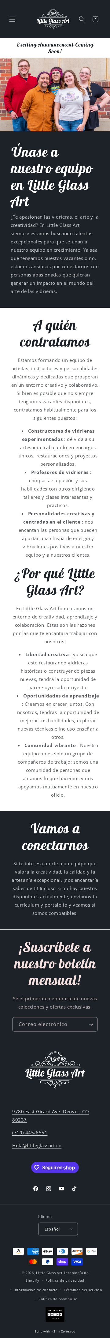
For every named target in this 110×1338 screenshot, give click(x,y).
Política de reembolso (58, 1299)
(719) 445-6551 (29, 1132)
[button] (12, 19)
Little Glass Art (49, 1272)
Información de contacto (36, 1289)
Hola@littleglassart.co (36, 1145)
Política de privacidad (65, 1280)
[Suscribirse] (90, 1024)
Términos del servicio (83, 1289)
